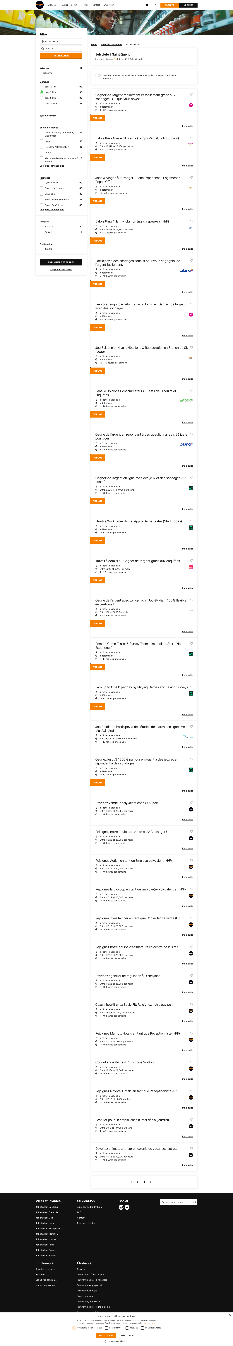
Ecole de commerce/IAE (57, 199)
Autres (48, 152)
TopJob (48, 249)
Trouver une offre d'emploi (90, 1274)
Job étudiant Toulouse (47, 1255)
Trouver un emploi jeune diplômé (93, 1306)
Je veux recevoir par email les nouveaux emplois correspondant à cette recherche (139, 77)
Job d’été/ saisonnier (111, 44)
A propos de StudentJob (89, 1207)
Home (94, 44)
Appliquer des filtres (61, 262)
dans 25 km (50, 92)
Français (49, 226)
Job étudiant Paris (45, 1244)
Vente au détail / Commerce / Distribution (59, 134)
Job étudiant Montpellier (48, 1228)
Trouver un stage (85, 1296)
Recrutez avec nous (45, 1269)
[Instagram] (122, 1207)
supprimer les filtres (61, 269)
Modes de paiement (45, 1285)
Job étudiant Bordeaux (47, 1207)
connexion (188, 5)
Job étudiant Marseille (47, 1234)
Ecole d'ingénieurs (54, 205)
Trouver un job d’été (87, 1290)
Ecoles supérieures (54, 188)
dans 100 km (51, 103)
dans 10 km (50, 86)
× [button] (230, 1315)
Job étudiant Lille (44, 1217)
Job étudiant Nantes (46, 1239)
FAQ (79, 1212)
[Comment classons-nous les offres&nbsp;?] (81, 68)
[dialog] (116, 1329)
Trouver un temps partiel (89, 1285)
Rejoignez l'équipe (86, 1223)
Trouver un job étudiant (88, 1301)
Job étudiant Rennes (46, 1250)
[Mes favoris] (147, 5)
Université (50, 193)
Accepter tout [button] (106, 1335)
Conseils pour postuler (88, 1312)
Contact (96, 5)
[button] (116, 1341)
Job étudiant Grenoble (47, 1212)
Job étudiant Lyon (45, 1223)
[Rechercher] (155, 5)
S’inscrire (40, 1274)
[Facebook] (128, 1207)
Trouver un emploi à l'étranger (92, 1279)
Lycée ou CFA (52, 182)
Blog (86, 5)
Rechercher (61, 55)
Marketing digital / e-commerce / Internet (61, 160)
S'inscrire (169, 5)
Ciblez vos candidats (46, 1279)
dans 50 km (50, 97)
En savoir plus (149, 1323)
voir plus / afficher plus (52, 165)
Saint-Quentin (132, 44)
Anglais (48, 232)
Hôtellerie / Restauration (57, 147)
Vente (47, 141)
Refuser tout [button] (127, 1335)
